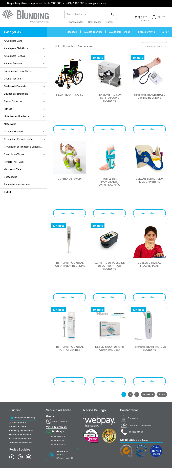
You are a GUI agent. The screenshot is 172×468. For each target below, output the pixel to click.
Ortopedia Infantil (13, 131)
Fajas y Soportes (13, 101)
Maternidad (10, 124)
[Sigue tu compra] (137, 19)
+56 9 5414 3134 (58, 436)
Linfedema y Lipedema (16, 116)
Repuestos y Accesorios (17, 184)
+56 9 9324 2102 (58, 440)
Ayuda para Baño (13, 40)
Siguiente (148, 394)
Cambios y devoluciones (21, 430)
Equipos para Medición (16, 93)
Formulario (133, 418)
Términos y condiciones (20, 442)
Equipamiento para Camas (18, 71)
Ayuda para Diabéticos (16, 48)
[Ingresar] (154, 19)
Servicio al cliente (17, 426)
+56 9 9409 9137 (58, 444)
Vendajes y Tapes (13, 169)
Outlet (165, 32)
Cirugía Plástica (12, 78)
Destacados (94, 22)
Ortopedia (72, 32)
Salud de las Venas (14, 154)
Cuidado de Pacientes (16, 86)
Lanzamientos (75, 22)
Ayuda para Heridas (119, 32)
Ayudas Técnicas (93, 32)
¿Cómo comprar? (17, 422)
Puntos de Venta (146, 32)
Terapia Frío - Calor (14, 161)
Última (161, 394)
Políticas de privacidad (20, 438)
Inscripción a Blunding (24, 417)
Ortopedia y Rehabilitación (18, 139)
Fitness (8, 109)
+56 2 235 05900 (60, 421)
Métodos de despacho (20, 434)
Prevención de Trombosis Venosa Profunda (25, 146)
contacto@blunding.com (140, 425)
